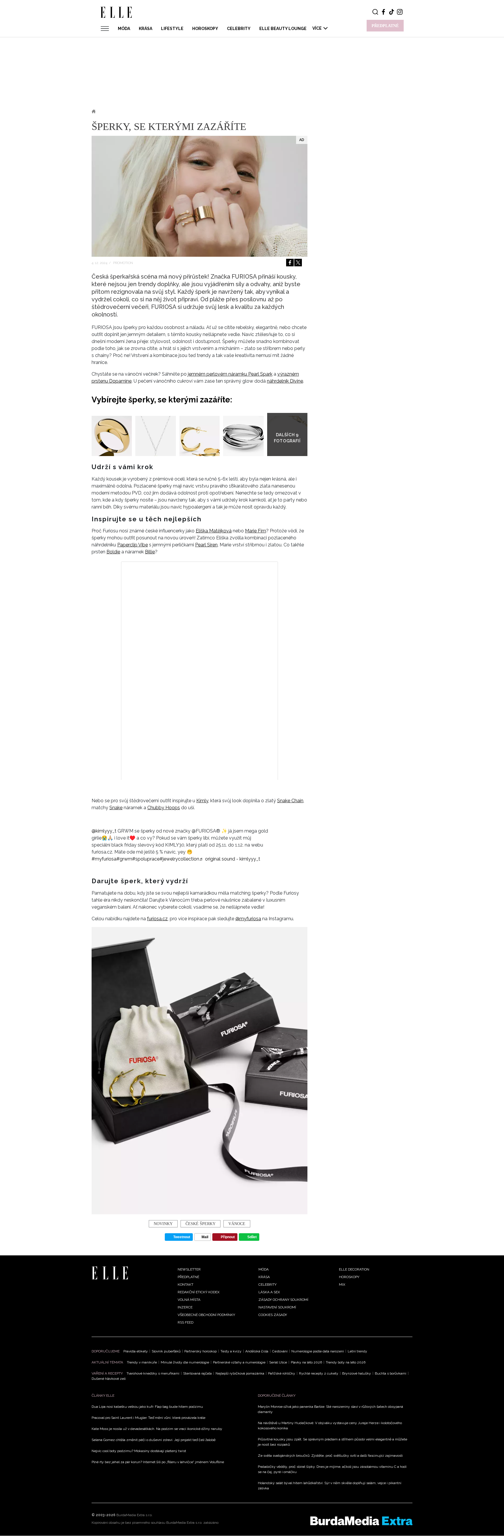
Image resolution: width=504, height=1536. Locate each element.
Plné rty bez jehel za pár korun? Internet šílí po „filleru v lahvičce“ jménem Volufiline (158, 1462)
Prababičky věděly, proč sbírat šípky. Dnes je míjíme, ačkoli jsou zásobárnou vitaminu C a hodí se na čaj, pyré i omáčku (332, 1469)
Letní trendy (357, 1351)
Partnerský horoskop (200, 1351)
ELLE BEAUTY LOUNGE (283, 28)
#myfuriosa (104, 859)
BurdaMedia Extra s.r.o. (134, 1515)
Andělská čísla (256, 1351)
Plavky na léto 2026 (306, 1362)
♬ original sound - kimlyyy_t (229, 859)
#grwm (124, 859)
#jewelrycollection (179, 859)
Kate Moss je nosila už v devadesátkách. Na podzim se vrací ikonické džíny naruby (157, 1429)
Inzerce (185, 1307)
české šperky (201, 1224)
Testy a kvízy (231, 1351)
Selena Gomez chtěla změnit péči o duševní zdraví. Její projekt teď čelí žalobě (154, 1440)
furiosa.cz (157, 918)
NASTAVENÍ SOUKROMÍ (277, 1307)
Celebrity (239, 28)
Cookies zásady (272, 1315)
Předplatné (188, 1277)
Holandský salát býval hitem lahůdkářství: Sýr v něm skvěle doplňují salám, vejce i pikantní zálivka (329, 1485)
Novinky (131, 111)
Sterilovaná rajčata (197, 1373)
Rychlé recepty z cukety (318, 1373)
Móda (124, 28)
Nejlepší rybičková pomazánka (240, 1373)
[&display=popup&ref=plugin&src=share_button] (290, 262)
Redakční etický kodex (199, 1292)
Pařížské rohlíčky (281, 1373)
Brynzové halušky (356, 1373)
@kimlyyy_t (104, 831)
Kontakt (185, 1284)
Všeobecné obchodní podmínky (206, 1315)
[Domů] (110, 1272)
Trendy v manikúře (142, 1362)
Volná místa (189, 1300)
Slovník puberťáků (166, 1351)
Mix (342, 1284)
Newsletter (189, 1269)
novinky (163, 1224)
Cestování (280, 1351)
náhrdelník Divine (285, 381)
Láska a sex (269, 1292)
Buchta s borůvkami (390, 1373)
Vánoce (236, 1224)
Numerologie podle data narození (317, 1351)
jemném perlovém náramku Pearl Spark (230, 374)
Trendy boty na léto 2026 (345, 1362)
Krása (145, 28)
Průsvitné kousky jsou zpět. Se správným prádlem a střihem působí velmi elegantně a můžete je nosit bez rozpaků (332, 1442)
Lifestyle (172, 28)
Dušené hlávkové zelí (109, 1379)
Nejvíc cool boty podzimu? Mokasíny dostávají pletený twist (139, 1451)
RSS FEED (185, 1322)
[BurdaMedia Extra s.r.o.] (361, 1520)
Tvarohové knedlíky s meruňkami (153, 1373)
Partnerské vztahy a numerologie (239, 1362)
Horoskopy (205, 28)
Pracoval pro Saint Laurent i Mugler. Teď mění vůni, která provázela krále (148, 1418)
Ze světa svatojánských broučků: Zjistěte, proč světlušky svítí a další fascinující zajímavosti (330, 1456)
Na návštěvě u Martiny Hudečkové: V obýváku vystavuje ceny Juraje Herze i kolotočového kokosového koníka (330, 1425)
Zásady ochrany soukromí (283, 1300)
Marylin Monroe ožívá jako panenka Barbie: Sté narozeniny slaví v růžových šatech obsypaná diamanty (330, 1409)
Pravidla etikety (135, 1351)
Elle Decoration (354, 1269)
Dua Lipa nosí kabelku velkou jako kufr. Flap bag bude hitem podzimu (147, 1407)
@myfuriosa (248, 918)
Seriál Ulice (278, 1362)
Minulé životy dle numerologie (185, 1362)
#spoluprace (146, 859)
